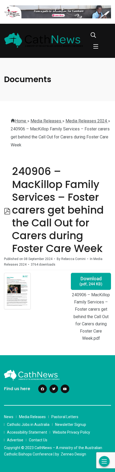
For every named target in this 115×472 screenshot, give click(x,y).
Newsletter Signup (70, 424)
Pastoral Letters (64, 417)
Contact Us (38, 440)
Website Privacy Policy (71, 432)
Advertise (15, 440)
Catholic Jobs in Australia (28, 424)
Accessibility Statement (27, 432)
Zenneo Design (73, 454)
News (8, 417)
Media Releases (32, 417)
